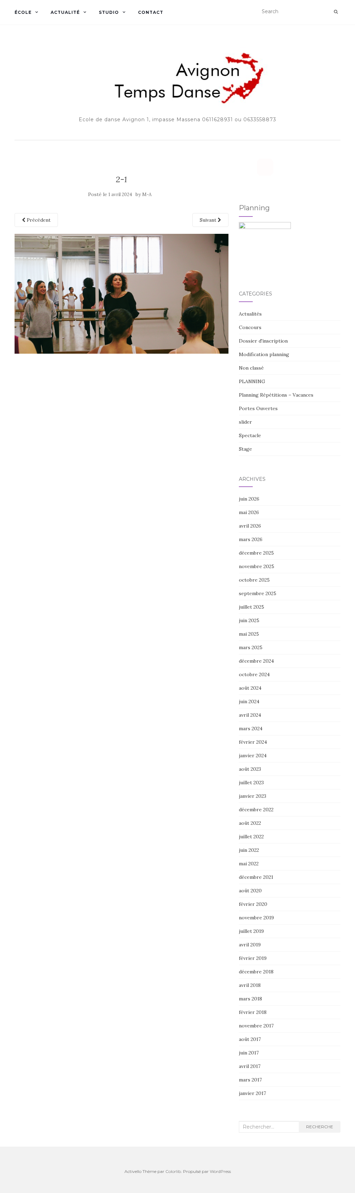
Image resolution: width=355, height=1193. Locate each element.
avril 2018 (250, 985)
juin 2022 (249, 850)
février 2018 (253, 1012)
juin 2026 (249, 499)
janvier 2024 (253, 755)
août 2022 (250, 823)
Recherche (319, 1126)
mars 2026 (250, 539)
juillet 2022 (251, 836)
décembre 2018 (256, 972)
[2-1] (121, 293)
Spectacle (250, 435)
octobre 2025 (254, 580)
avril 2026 (250, 526)
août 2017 (250, 1039)
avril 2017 (249, 1066)
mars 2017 (250, 1080)
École (23, 12)
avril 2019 (250, 945)
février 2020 (253, 904)
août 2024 (250, 688)
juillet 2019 (251, 931)
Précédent (38, 220)
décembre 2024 (256, 661)
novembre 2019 (256, 917)
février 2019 (253, 958)
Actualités (250, 314)
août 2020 (250, 890)
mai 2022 (249, 863)
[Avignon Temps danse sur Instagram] (265, 167)
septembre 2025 (257, 593)
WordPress (220, 1171)
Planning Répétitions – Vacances (276, 395)
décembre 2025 (256, 553)
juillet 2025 (251, 607)
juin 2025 (249, 620)
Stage (245, 449)
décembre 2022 (256, 809)
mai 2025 (249, 634)
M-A (146, 194)
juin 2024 (249, 701)
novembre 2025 (256, 566)
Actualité (65, 12)
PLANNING (252, 381)
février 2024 (253, 742)
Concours (250, 327)
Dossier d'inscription (263, 341)
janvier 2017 (252, 1093)
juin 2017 (249, 1053)
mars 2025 (250, 647)
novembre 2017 (256, 1026)
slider (245, 422)
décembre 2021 (256, 877)
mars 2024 (250, 728)
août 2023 (250, 769)
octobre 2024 (254, 674)
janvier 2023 (252, 796)
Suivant (209, 220)
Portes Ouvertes (258, 408)
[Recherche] (335, 12)
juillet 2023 (251, 782)
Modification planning (264, 354)
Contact (150, 12)
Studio (109, 12)
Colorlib (173, 1171)
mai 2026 (249, 512)
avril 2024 (250, 715)
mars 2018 (250, 999)
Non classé (251, 368)
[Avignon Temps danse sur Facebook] (247, 167)
